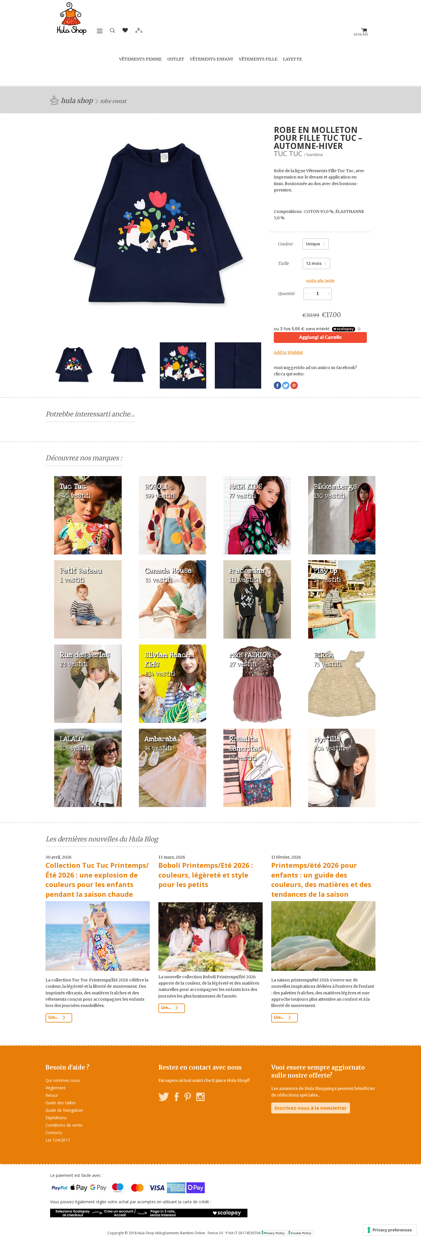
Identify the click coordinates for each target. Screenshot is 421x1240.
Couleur (285, 244)
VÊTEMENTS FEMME (140, 59)
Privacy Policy (274, 1233)
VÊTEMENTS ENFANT (211, 59)
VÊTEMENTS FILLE (258, 59)
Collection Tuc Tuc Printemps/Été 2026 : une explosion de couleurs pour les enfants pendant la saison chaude (97, 879)
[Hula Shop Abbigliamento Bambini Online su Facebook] (176, 1098)
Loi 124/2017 (58, 1140)
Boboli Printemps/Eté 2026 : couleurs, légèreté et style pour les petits (205, 874)
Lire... (53, 1018)
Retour (52, 1095)
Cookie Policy (301, 1233)
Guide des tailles (61, 1102)
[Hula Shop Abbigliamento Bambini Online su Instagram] (200, 1098)
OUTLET (175, 59)
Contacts (54, 1132)
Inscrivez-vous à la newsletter (311, 1108)
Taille (283, 263)
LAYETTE (292, 59)
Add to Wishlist (288, 352)
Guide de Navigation (64, 1110)
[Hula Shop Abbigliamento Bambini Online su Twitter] (163, 1098)
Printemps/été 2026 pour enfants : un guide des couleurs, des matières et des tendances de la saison (321, 879)
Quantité (286, 293)
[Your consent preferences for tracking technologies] (389, 1230)
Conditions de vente (64, 1125)
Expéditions (56, 1117)
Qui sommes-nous (63, 1080)
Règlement (56, 1087)
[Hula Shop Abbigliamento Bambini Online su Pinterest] (187, 1098)
